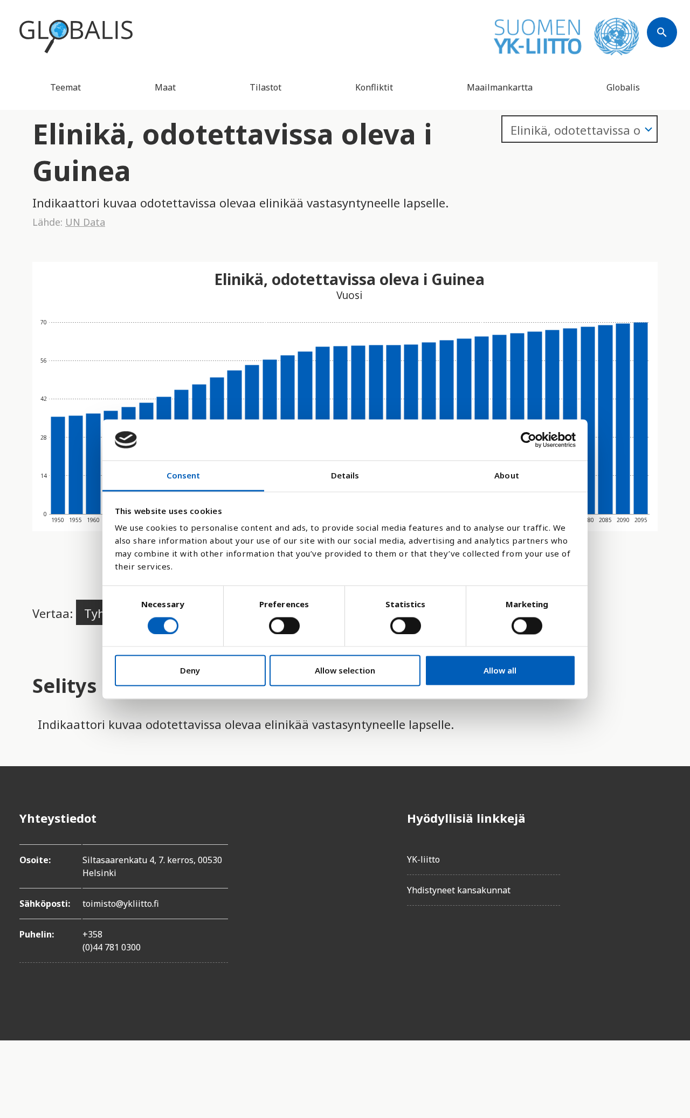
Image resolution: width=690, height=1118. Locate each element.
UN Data (85, 222)
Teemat (65, 87)
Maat (165, 87)
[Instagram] (662, 878)
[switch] (284, 625)
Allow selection (345, 670)
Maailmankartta (500, 87)
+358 (92, 934)
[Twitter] (662, 848)
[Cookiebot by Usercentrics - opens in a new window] (528, 440)
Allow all (500, 670)
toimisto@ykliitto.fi (120, 903)
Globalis (623, 87)
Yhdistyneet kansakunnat (458, 890)
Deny (190, 670)
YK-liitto (423, 859)
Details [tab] (345, 475)
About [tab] (506, 475)
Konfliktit (374, 87)
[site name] (76, 36)
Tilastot (265, 87)
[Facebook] (662, 818)
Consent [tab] (184, 475)
